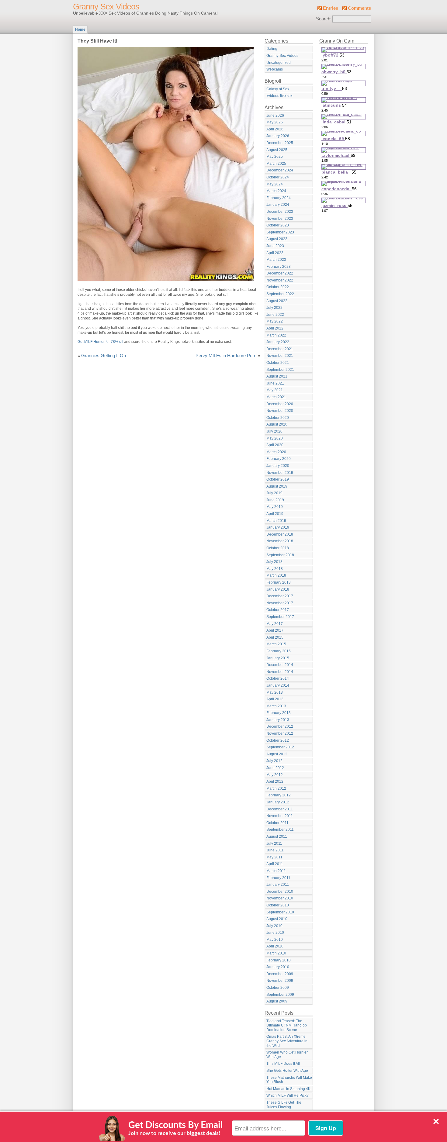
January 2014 (277, 685)
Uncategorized (278, 62)
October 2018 (277, 548)
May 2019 (274, 507)
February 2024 (278, 198)
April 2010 (274, 946)
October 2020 (277, 418)
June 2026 (275, 115)
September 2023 (280, 232)
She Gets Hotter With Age (287, 1070)
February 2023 (278, 266)
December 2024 (279, 170)
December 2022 (279, 273)
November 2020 (279, 411)
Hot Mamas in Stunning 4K (288, 1089)
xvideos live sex (279, 96)
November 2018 (279, 541)
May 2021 (274, 390)
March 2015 (276, 644)
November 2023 (279, 218)
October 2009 (277, 987)
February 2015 (278, 651)
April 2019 (274, 514)
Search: (323, 18)
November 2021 (279, 356)
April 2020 (274, 445)
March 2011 (276, 871)
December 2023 (279, 211)
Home (80, 29)
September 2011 (280, 829)
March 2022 (276, 335)
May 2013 (274, 692)
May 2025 (274, 156)
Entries (330, 8)
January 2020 (277, 466)
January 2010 (277, 967)
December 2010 (279, 891)
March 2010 (276, 953)
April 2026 (274, 129)
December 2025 (279, 143)
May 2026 (274, 122)
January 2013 (277, 720)
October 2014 (277, 678)
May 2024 (274, 184)
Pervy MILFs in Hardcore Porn (226, 355)
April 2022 (274, 328)
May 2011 (274, 857)
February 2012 (278, 795)
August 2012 (276, 754)
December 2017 (279, 596)
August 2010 (276, 919)
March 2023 (276, 259)
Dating (271, 49)
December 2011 (279, 809)
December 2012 (279, 726)
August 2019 (276, 486)
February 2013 (278, 713)
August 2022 (276, 301)
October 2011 (277, 823)
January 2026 (277, 136)
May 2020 (274, 438)
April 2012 (274, 781)
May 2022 (274, 321)
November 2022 (279, 280)
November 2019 (279, 473)
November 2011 (279, 816)
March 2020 (276, 452)
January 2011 (277, 884)
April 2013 (274, 699)
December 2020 (279, 404)
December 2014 (279, 665)
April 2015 (274, 637)
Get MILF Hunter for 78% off (100, 342)
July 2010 (274, 926)
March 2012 (276, 788)
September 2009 (280, 994)
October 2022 (277, 287)
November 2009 (279, 980)
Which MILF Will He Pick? (287, 1095)
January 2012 (277, 802)
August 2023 (276, 239)
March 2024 (276, 191)
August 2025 (276, 150)
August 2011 (276, 836)
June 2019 (275, 500)
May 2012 (274, 775)
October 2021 (277, 363)
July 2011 (274, 843)
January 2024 (277, 204)
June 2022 (275, 314)
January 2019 (277, 527)
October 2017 (277, 610)
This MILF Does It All (283, 1063)
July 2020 (274, 431)
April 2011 (274, 864)
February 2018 (278, 582)
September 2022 (280, 294)
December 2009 (279, 974)
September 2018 (280, 555)
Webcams (274, 69)
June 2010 (275, 932)
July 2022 (274, 307)
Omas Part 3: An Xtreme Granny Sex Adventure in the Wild (286, 1040)
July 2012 (274, 761)
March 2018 (276, 575)
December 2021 (279, 349)
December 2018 (279, 534)
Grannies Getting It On (103, 355)
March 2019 (276, 521)
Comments (359, 8)
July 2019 (274, 493)
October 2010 (277, 905)
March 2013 (276, 706)
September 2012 (280, 747)
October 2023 (277, 225)
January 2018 (277, 589)
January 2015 (277, 658)
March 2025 (276, 163)
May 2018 (274, 569)
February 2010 (278, 960)
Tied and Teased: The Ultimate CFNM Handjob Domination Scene (286, 1025)
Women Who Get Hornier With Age (287, 1054)
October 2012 (277, 740)
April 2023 (274, 253)
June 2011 (275, 850)
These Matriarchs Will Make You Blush (289, 1079)
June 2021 (275, 383)
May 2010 (274, 939)
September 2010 (280, 912)
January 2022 (277, 342)
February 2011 (278, 878)
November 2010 (279, 898)
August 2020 (276, 424)
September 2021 (280, 369)
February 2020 (278, 459)
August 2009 (276, 1001)
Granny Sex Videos (106, 6)
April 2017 (274, 630)
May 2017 (274, 624)
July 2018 (274, 562)
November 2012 (279, 733)
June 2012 (275, 768)
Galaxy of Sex (277, 89)
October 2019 (277, 479)
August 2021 (276, 376)
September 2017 (280, 617)
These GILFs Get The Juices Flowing (283, 1104)
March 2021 (276, 397)
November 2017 (279, 603)
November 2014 (279, 672)
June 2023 (275, 246)
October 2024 (277, 177)
